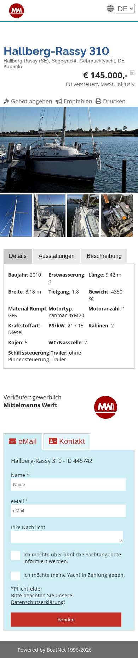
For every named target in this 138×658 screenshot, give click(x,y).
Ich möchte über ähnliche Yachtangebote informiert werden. (72, 558)
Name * (20, 475)
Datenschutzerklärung (37, 602)
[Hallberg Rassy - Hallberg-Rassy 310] (69, 190)
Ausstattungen (57, 256)
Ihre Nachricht (28, 527)
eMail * (19, 501)
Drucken (114, 101)
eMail (26, 441)
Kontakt (71, 441)
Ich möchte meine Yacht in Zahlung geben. (74, 575)
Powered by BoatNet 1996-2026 (55, 649)
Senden (66, 619)
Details (18, 256)
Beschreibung (104, 256)
